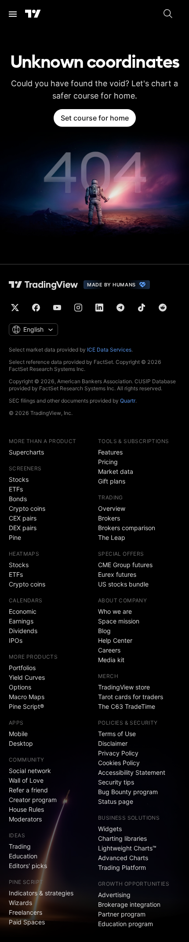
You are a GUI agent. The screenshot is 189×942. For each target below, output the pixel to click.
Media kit (111, 659)
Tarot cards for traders (130, 696)
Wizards (20, 902)
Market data (115, 471)
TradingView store (124, 687)
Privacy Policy (118, 753)
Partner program (121, 914)
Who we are (115, 611)
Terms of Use (117, 733)
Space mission (118, 621)
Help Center (115, 640)
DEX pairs (22, 527)
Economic (22, 611)
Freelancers (25, 912)
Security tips (116, 782)
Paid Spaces (27, 922)
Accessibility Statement (131, 772)
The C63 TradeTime (126, 706)
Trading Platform (122, 867)
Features (110, 452)
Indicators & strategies (41, 893)
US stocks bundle (123, 584)
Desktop (21, 743)
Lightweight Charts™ (127, 848)
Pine (15, 537)
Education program (125, 923)
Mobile (18, 733)
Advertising (114, 894)
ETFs (16, 489)
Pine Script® (26, 706)
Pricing (108, 462)
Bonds (18, 498)
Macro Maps (26, 696)
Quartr (127, 400)
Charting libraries (122, 838)
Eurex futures (117, 574)
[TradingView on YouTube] (57, 307)
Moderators (25, 819)
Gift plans (111, 481)
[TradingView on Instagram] (78, 307)
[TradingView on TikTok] (141, 307)
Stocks (19, 479)
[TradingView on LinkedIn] (99, 307)
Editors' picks (28, 865)
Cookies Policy (119, 762)
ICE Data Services (109, 349)
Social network (30, 770)
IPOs (15, 640)
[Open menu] (13, 14)
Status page (115, 801)
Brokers (109, 518)
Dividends (23, 630)
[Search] (168, 14)
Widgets (110, 828)
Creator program (33, 799)
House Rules (26, 809)
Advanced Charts (123, 857)
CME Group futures (125, 564)
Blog (104, 630)
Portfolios (22, 667)
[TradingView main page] (33, 14)
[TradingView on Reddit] (162, 307)
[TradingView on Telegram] (120, 307)
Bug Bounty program (128, 791)
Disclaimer (112, 743)
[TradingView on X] (15, 307)
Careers (109, 650)
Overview (111, 508)
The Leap (111, 537)
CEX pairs (22, 518)
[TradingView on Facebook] (36, 307)
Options (20, 687)
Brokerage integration (129, 904)
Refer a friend (28, 790)
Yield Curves (27, 677)
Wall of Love (26, 780)
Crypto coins (27, 508)
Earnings (21, 621)
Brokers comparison (126, 527)
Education (23, 856)
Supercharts (26, 452)
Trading (20, 846)
